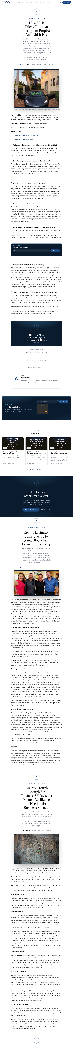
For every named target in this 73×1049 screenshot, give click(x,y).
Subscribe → (67, 2)
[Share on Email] (43, 352)
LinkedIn (35, 385)
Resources (29, 2)
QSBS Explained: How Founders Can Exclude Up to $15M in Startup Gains (36, 452)
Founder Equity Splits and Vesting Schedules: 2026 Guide (11, 452)
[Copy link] (46, 352)
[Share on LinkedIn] (33, 352)
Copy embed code (30, 360)
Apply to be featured (31, 509)
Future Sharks (25, 377)
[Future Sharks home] (6, 2)
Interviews (17, 2)
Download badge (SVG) (42, 360)
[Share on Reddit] (39, 352)
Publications (37, 2)
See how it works (46, 509)
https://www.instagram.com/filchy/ (22, 139)
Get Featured (46, 2)
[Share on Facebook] (36, 352)
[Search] (60, 2)
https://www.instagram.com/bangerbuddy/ (25, 135)
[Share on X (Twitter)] (30, 352)
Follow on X (25, 385)
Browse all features (36, 469)
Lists (23, 2)
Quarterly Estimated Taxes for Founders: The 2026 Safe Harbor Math (59, 453)
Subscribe (55, 250)
